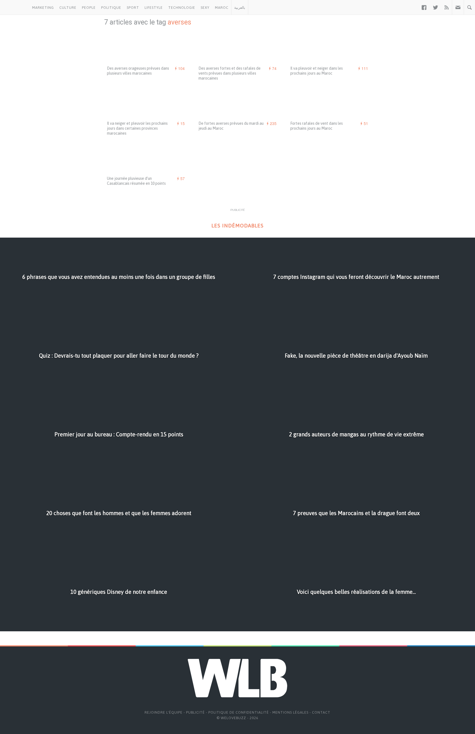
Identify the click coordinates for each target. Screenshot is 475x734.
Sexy (205, 8)
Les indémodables (237, 225)
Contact (321, 712)
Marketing (43, 8)
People (89, 8)
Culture (67, 8)
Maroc (221, 8)
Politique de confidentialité (238, 712)
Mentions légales (290, 712)
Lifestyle (154, 8)
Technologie (181, 8)
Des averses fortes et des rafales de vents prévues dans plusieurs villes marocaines (229, 73)
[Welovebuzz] (14, 7)
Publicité (195, 712)
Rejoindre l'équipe (164, 712)
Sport (133, 8)
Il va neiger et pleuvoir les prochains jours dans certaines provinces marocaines (137, 128)
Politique (111, 8)
